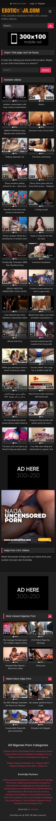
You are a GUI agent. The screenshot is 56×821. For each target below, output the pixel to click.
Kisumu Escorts (29, 795)
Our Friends (33, 809)
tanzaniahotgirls (30, 783)
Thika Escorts (9, 797)
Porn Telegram (39, 766)
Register (41, 3)
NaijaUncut (31, 754)
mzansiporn (44, 783)
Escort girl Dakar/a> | (14, 800)
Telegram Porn (25, 766)
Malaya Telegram (14, 763)
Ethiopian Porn (28, 780)
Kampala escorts (21, 803)
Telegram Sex (14, 757)
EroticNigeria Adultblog (41, 797)
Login (32, 3)
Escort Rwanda (36, 786)
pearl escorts (19, 789)
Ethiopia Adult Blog (12, 780)
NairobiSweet (13, 792)
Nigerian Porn (44, 754)
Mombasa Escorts (13, 795)
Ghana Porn (41, 780)
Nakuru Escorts (23, 797)
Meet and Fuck (19, 754)
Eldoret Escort (43, 795)
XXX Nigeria (42, 757)
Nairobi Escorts (32, 789)
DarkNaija (24, 751)
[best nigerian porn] (28, 543)
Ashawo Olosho (11, 751)
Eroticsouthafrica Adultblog (17, 786)
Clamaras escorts (39, 792)
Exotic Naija (17, 783)
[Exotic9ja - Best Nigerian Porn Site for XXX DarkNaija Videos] (23, 11)
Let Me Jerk (26, 792)
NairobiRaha (45, 789)
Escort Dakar (30, 800)
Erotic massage (36, 751)
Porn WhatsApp (28, 757)
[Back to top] (48, 813)
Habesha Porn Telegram (34, 763)
